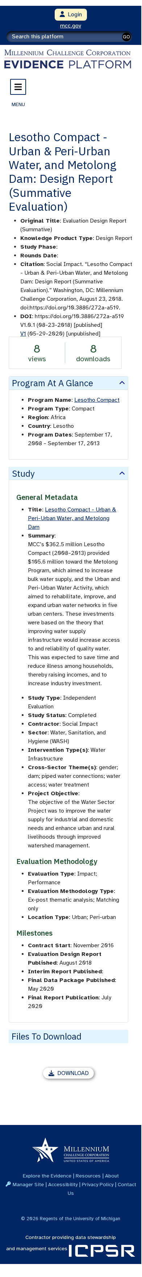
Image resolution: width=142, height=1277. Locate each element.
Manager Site (28, 1184)
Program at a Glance (52, 383)
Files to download (47, 1036)
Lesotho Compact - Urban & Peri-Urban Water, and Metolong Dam (72, 518)
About (112, 1175)
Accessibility (63, 1184)
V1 (23, 333)
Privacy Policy (97, 1184)
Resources (88, 1175)
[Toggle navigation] (18, 87)
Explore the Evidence (47, 1175)
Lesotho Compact (97, 400)
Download (75, 1074)
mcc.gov (70, 25)
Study (23, 473)
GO (126, 37)
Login (73, 14)
